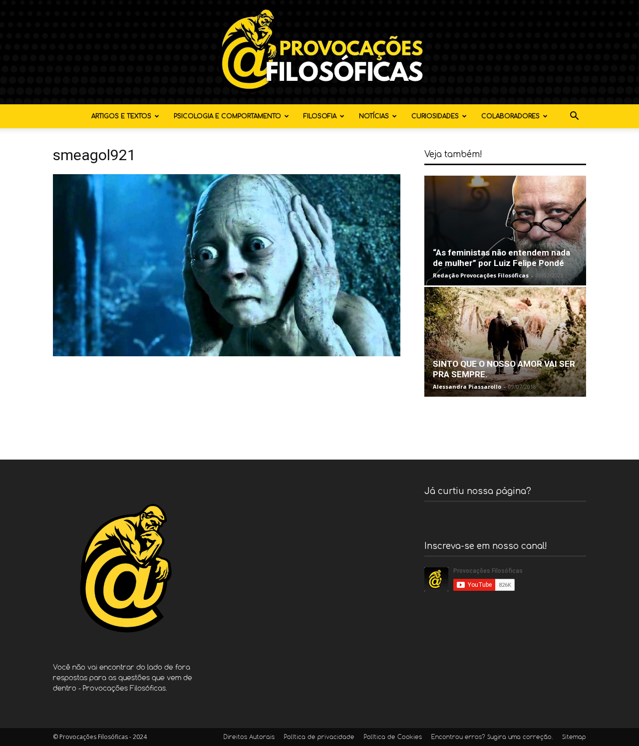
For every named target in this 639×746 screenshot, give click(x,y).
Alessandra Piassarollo (467, 386)
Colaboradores (510, 116)
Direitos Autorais (249, 738)
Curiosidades (435, 116)
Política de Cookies (393, 738)
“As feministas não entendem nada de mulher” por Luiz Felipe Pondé (501, 258)
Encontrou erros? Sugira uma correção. (492, 738)
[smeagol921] (226, 353)
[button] (574, 117)
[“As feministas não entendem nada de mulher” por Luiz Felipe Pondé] (505, 230)
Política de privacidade (319, 738)
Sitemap (574, 738)
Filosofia (320, 116)
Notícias (374, 116)
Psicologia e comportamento (227, 116)
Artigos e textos (121, 116)
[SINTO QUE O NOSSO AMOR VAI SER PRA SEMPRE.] (505, 342)
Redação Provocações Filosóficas (481, 275)
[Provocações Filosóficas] (319, 52)
